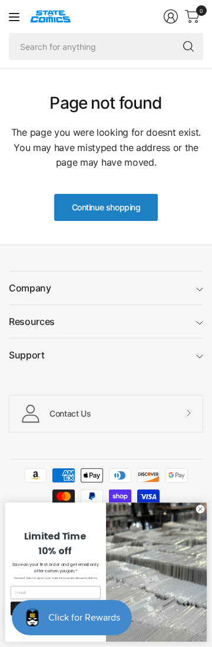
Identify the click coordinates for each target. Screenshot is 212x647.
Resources (32, 321)
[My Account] (170, 16)
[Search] (188, 46)
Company (30, 288)
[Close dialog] (200, 509)
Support (27, 355)
